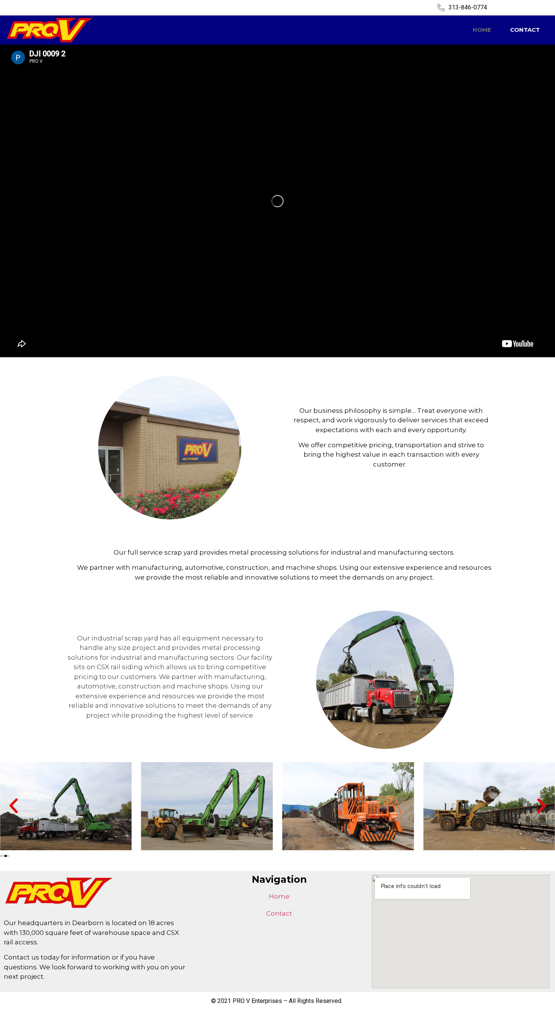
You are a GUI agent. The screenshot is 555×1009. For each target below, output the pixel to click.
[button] (13, 806)
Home (482, 29)
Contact (525, 29)
